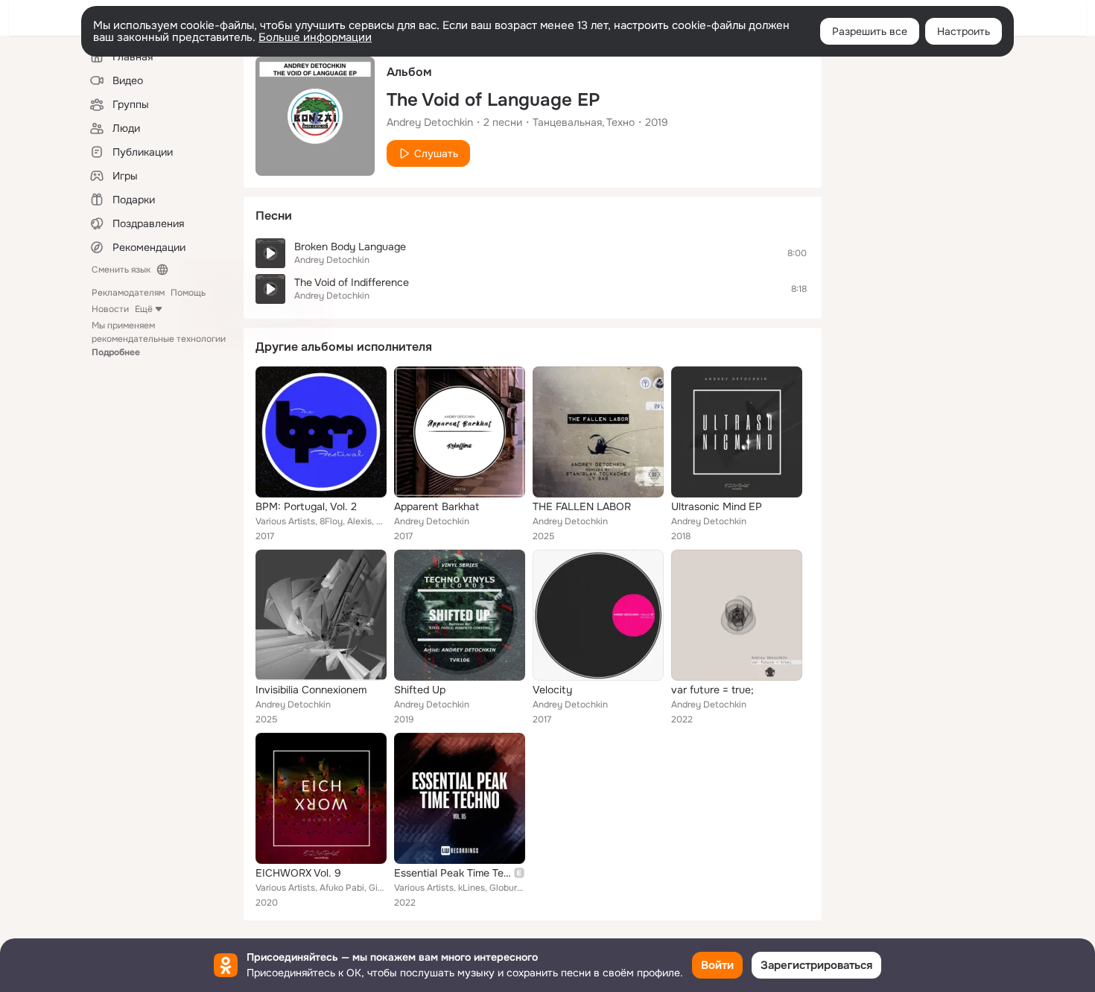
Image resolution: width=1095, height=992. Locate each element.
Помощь (188, 293)
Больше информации (315, 37)
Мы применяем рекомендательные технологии (159, 338)
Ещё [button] (144, 309)
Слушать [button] (436, 153)
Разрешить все (869, 31)
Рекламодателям (128, 293)
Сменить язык (121, 270)
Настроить (963, 31)
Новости (110, 309)
